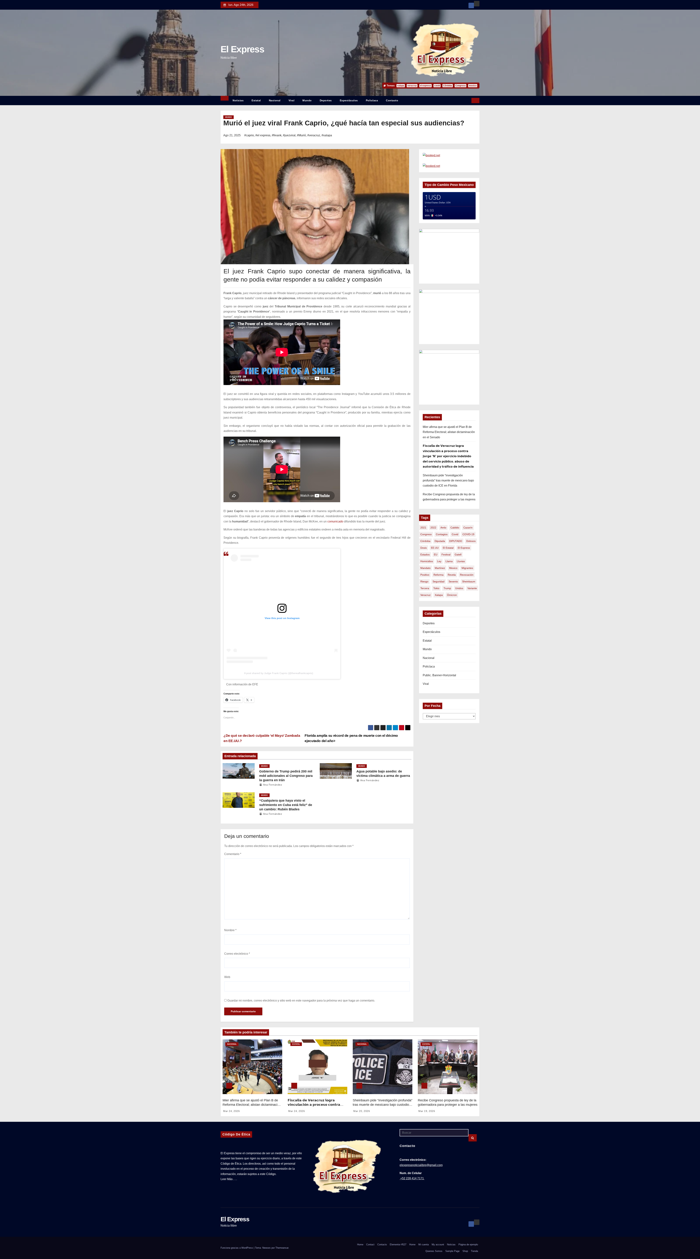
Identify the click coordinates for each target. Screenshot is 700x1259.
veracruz (412, 85)
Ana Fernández (272, 784)
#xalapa (327, 135)
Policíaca (372, 100)
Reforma (438, 574)
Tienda (474, 1251)
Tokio (436, 588)
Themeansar (281, 1247)
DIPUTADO (455, 541)
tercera (424, 588)
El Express (242, 49)
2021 (423, 527)
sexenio (453, 581)
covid (437, 85)
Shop (465, 1251)
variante (472, 588)
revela (452, 574)
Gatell (458, 554)
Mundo (307, 100)
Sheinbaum (468, 581)
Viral (292, 100)
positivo (424, 574)
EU (435, 554)
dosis (423, 547)
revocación (466, 574)
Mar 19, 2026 (426, 1111)
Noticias (238, 100)
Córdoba (447, 85)
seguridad (438, 581)
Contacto (392, 100)
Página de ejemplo (468, 1244)
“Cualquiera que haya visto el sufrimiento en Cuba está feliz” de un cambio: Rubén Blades (285, 805)
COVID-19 (468, 534)
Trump (447, 588)
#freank (276, 135)
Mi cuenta (423, 1244)
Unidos (459, 588)
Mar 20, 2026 (361, 1111)
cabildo (454, 527)
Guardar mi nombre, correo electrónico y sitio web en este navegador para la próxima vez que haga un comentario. (301, 1000)
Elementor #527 (398, 1244)
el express (425, 85)
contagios (442, 534)
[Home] (225, 98)
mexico (473, 85)
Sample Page (452, 1251)
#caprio (249, 135)
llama (449, 561)
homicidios (426, 561)
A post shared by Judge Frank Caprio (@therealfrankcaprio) (278, 673)
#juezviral (289, 135)
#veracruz (313, 135)
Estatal (256, 100)
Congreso (460, 85)
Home (360, 1244)
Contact (370, 1244)
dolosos (471, 541)
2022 (433, 527)
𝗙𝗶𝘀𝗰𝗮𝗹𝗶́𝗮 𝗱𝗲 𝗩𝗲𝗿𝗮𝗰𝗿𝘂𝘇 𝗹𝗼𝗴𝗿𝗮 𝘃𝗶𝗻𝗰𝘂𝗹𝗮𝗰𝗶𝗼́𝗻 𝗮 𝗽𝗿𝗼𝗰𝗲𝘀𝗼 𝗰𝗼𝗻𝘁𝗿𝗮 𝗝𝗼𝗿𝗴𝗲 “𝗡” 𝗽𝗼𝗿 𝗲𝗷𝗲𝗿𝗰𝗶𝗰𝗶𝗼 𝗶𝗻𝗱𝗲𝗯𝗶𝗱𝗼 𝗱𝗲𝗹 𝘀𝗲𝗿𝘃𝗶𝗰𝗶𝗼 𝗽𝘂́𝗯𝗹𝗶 (448, 456)
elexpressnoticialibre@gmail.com (421, 1165)
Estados (425, 554)
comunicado (335, 521)
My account (438, 1244)
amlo (443, 527)
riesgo (424, 581)
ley (439, 561)
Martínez (440, 568)
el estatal (448, 547)
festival (446, 554)
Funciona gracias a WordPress (237, 1247)
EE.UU (435, 547)
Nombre (230, 930)
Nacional (275, 100)
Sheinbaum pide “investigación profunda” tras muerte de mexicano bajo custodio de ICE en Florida (448, 480)
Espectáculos (349, 100)
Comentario (232, 854)
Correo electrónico (237, 953)
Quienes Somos (433, 1251)
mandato (425, 568)
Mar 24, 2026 (231, 1111)
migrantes (467, 568)
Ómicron (452, 595)
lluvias (461, 561)
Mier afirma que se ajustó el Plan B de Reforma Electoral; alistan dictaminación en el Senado (449, 432)
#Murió (301, 135)
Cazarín (467, 527)
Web (227, 977)
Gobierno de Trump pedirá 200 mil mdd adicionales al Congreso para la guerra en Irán (286, 776)
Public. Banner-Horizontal (439, 675)
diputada (440, 541)
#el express (262, 135)
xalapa (400, 85)
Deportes (326, 100)
